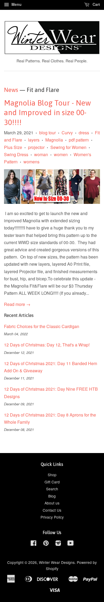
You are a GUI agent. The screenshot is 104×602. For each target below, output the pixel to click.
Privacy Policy (52, 517)
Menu (16, 4)
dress (84, 133)
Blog (52, 496)
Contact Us (52, 510)
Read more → (17, 304)
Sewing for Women (68, 147)
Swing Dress (16, 154)
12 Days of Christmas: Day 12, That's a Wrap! (47, 345)
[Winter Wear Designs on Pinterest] (46, 544)
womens (31, 162)
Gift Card (52, 481)
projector (36, 147)
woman (41, 154)
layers (33, 140)
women (61, 154)
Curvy (67, 133)
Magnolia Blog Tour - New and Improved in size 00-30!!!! (47, 113)
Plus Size (13, 147)
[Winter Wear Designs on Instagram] (58, 544)
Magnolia (54, 140)
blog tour (47, 133)
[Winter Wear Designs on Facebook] (33, 544)
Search (52, 488)
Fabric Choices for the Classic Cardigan (41, 326)
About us (52, 503)
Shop (52, 474)
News (11, 89)
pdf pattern (79, 140)
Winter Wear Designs (57, 562)
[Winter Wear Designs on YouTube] (70, 544)
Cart (95, 4)
